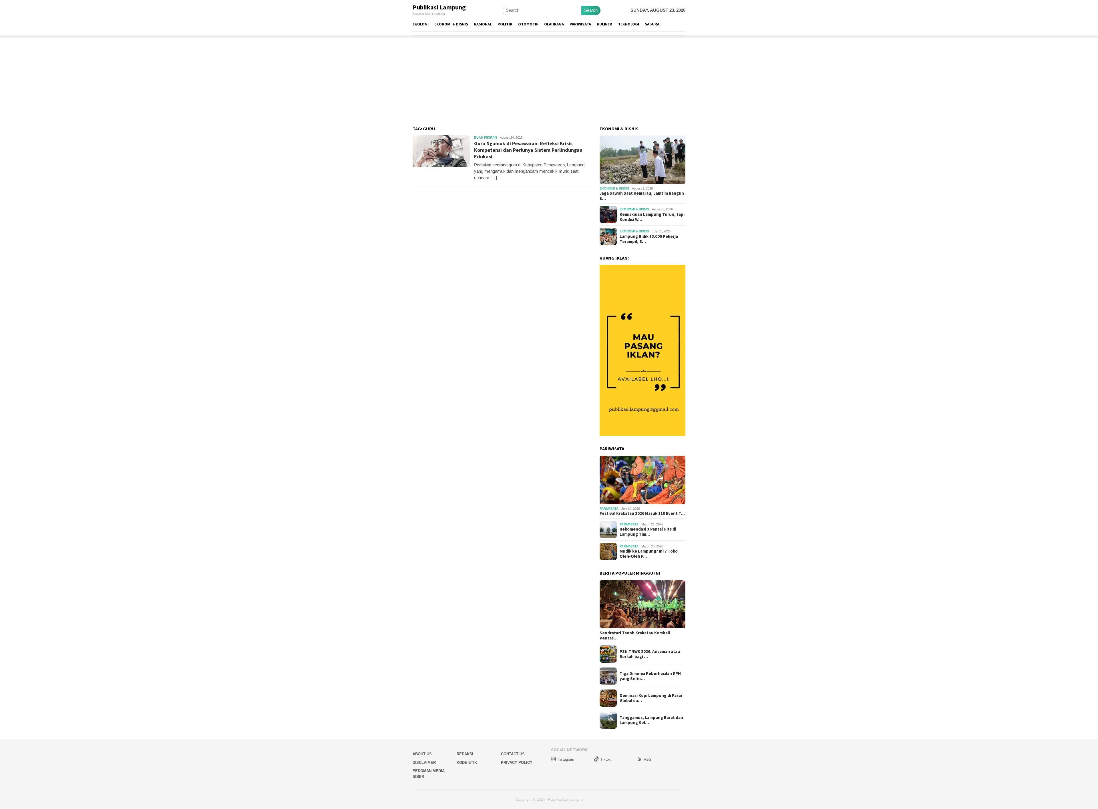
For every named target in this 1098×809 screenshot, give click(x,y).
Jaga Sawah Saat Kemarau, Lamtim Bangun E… (642, 196)
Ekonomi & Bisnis (614, 188)
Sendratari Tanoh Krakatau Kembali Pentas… (635, 635)
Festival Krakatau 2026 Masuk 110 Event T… (642, 513)
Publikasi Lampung (439, 7)
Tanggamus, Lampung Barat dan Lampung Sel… (651, 720)
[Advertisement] (549, 78)
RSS (647, 759)
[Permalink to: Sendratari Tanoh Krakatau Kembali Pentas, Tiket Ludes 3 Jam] (642, 604)
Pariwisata (609, 508)
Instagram (566, 759)
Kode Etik (467, 762)
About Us (422, 754)
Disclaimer (424, 762)
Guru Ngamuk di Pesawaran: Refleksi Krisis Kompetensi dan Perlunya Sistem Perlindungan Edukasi (528, 150)
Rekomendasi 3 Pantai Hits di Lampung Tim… (648, 532)
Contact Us (513, 754)
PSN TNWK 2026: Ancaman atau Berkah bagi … (650, 654)
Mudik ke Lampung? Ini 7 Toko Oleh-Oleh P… (649, 554)
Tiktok (605, 759)
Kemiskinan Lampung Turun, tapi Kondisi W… (652, 217)
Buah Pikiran (485, 137)
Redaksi (465, 754)
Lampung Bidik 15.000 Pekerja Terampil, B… (649, 239)
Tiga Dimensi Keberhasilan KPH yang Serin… (650, 676)
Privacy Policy (516, 762)
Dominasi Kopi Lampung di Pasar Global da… (651, 698)
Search (591, 10)
